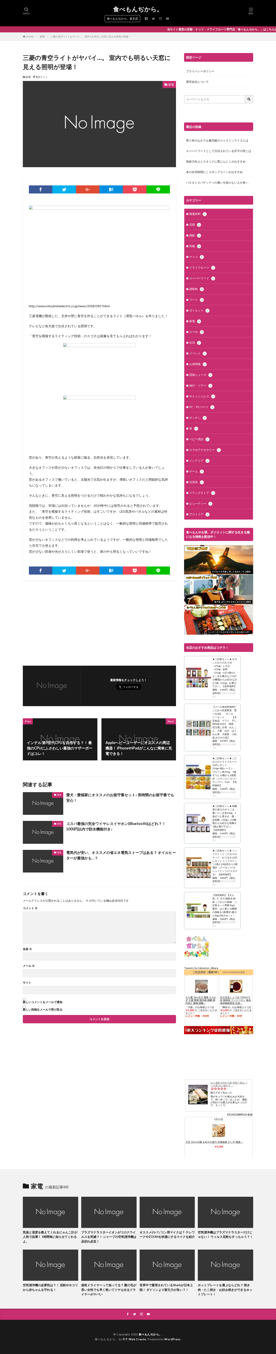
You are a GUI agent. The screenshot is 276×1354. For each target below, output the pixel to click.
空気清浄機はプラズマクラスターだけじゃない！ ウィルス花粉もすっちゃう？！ (225, 1234)
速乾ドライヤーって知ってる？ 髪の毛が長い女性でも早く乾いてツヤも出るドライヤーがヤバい (108, 1289)
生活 (194, 342)
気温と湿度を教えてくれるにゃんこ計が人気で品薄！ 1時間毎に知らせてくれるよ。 (50, 1236)
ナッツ (195, 256)
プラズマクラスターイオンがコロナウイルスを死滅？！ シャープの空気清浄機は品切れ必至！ (108, 1236)
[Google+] (87, 189)
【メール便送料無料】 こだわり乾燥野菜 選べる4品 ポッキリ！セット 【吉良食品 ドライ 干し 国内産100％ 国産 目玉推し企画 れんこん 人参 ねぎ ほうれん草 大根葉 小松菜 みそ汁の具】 (225, 722)
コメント (30, 908)
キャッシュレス (201, 396)
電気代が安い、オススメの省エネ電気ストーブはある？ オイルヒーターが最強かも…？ (121, 855)
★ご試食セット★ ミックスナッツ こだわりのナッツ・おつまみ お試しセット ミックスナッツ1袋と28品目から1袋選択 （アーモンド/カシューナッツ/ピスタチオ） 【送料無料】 (224, 862)
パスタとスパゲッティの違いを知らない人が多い (217, 182)
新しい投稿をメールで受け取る (42, 1009)
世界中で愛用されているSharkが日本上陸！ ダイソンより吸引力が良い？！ (166, 1287)
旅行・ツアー (200, 385)
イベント (197, 353)
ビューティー (200, 503)
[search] (249, 99)
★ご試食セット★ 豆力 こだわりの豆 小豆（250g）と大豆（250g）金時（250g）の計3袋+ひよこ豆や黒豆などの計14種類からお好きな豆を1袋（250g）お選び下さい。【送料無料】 (224, 673)
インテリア (198, 460)
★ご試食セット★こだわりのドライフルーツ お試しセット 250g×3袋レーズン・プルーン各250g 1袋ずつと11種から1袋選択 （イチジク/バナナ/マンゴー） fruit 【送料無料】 (224, 772)
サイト (27, 982)
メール (29, 965)
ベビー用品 (198, 439)
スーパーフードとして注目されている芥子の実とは (218, 151)
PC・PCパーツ (201, 407)
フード (196, 299)
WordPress (172, 1339)
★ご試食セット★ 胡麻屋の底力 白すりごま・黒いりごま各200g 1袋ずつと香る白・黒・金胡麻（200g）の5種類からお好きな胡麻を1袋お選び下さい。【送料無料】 (224, 818)
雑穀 (194, 235)
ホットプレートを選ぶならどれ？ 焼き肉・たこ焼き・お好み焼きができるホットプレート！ (225, 1289)
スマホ (196, 332)
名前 (27, 949)
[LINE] (158, 189)
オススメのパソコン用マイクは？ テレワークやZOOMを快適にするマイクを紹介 (167, 1234)
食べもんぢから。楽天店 (122, 18)
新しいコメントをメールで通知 (42, 1002)
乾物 (194, 246)
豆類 (194, 224)
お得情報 (197, 364)
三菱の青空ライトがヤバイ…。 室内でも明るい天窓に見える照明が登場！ (91, 36)
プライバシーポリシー (200, 71)
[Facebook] (40, 189)
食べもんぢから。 (138, 9)
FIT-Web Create (134, 1339)
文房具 (195, 482)
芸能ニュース (200, 374)
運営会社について (197, 81)
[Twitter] (64, 189)
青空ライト (42, 77)
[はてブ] (111, 189)
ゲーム (195, 471)
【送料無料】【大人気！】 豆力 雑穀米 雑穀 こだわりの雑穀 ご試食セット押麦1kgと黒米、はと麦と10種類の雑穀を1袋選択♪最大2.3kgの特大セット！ (224, 905)
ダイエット (198, 310)
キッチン (197, 417)
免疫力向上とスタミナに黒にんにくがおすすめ (215, 161)
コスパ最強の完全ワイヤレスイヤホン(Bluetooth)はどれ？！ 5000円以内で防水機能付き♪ (117, 826)
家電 (42, 36)
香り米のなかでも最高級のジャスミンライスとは (217, 140)
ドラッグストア (201, 492)
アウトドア (198, 514)
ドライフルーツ (201, 267)
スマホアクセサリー (204, 450)
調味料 (196, 289)
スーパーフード (201, 278)
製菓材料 (197, 214)
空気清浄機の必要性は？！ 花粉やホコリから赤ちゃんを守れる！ (50, 1287)
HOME (30, 36)
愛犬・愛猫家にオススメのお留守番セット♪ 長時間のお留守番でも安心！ (120, 797)
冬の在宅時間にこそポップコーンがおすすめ (214, 172)
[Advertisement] (61, 621)
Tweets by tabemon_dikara (201, 968)
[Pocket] (134, 189)
